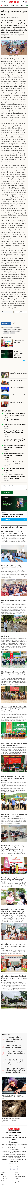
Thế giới (10, 327)
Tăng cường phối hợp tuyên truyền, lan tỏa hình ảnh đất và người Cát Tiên (14, 432)
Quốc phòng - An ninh (20, 1176)
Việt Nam (13, 333)
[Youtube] (14, 1169)
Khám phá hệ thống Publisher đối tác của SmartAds (20, 354)
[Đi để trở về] (14, 659)
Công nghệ (17, 327)
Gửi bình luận (7, 492)
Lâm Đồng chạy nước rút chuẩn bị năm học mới (14, 1046)
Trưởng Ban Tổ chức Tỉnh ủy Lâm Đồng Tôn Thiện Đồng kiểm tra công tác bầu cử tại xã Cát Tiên (14, 476)
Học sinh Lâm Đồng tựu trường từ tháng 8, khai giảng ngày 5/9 (13, 1039)
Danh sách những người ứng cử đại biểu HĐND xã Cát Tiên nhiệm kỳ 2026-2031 (14, 455)
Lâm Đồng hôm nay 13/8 (17, 402)
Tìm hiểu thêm (6, 519)
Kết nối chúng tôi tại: (14, 1166)
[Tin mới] (5, 2)
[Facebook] (17, 1169)
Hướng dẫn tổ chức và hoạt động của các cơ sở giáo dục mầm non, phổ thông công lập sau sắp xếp (12, 911)
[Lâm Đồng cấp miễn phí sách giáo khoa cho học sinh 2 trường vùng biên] (14, 694)
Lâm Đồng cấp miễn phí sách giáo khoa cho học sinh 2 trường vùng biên (13, 674)
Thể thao (14, 329)
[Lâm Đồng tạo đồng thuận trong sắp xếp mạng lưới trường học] (14, 896)
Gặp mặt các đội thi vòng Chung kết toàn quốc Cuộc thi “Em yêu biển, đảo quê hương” (14, 709)
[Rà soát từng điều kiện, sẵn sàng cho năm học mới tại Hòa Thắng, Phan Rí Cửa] (14, 801)
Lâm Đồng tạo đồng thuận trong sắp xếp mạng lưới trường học (12, 879)
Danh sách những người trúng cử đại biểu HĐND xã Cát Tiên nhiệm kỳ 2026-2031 (14, 447)
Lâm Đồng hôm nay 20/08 (18, 373)
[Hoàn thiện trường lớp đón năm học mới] (14, 623)
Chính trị (12, 5)
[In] (13, 323)
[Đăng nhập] (23, 2)
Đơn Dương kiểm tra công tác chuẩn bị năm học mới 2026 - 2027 (14, 744)
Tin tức (5, 327)
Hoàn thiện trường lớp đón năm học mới (14, 601)
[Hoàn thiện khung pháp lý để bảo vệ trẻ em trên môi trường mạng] (14, 833)
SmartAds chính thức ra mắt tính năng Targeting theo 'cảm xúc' (12, 515)
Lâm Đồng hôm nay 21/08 (19, 341)
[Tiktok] (10, 1169)
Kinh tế (22, 5)
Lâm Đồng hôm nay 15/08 (18, 395)
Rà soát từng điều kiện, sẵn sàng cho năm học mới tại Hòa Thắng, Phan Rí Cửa (12, 778)
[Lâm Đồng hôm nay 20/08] (5, 375)
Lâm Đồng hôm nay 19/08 (18, 380)
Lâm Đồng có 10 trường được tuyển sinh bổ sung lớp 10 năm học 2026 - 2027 (13, 946)
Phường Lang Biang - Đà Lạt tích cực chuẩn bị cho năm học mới (13, 567)
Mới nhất (6, 5)
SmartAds (6, 360)
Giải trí (19, 329)
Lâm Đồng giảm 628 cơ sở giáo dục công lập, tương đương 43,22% (13, 532)
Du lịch (16, 1178)
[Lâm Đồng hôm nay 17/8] (5, 389)
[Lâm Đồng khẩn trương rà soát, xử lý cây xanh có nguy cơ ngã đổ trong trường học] (14, 1000)
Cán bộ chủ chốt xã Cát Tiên (12, 420)
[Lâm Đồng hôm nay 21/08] (7, 343)
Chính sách (4, 1181)
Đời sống (17, 1174)
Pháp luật (3, 1176)
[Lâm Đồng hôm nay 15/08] (5, 396)
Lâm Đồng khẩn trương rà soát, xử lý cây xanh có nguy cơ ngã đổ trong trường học (14, 978)
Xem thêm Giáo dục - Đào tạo (11, 527)
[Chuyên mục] (2, 2)
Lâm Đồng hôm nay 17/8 (17, 387)
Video (2, 1184)
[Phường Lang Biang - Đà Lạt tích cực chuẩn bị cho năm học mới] (14, 587)
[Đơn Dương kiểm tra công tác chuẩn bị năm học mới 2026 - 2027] (14, 763)
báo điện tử (6, 333)
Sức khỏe (6, 331)
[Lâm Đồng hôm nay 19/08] (5, 382)
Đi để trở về (5, 636)
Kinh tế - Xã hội (7, 329)
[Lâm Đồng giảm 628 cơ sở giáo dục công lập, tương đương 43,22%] (14, 553)
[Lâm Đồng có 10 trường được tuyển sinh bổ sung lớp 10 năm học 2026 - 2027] (14, 963)
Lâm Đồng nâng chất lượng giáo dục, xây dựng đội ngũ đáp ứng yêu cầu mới (15, 1070)
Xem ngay (22, 360)
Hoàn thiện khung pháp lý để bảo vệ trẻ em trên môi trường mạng (14, 815)
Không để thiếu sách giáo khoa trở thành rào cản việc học (15, 1053)
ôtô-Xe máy (12, 331)
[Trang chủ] (2, 5)
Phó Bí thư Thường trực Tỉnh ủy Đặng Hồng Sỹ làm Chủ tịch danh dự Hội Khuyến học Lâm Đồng (13, 848)
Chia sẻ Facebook (6, 323)
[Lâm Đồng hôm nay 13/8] (5, 404)
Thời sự (17, 5)
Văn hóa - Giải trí (5, 1178)
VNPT (18, 331)
